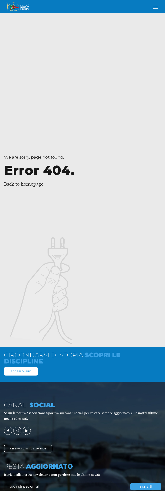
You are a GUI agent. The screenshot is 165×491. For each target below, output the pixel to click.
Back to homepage (23, 184)
